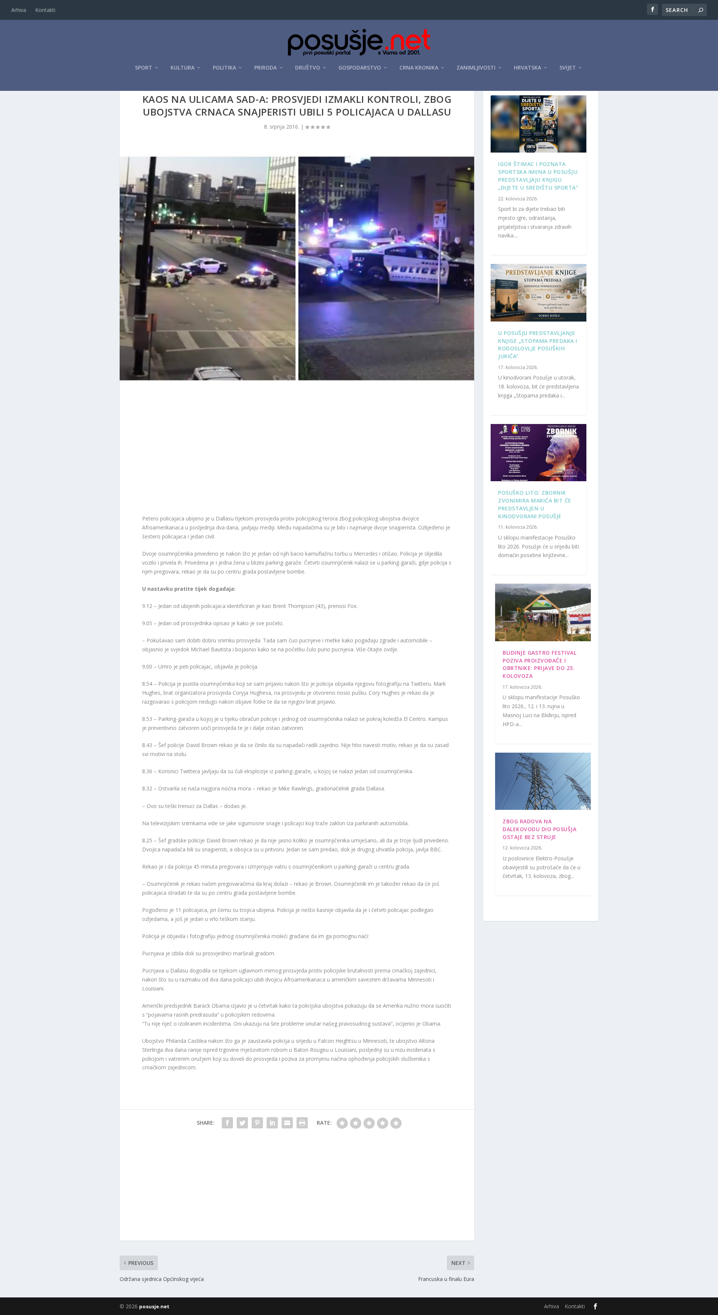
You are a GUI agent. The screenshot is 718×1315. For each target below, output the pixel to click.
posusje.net (154, 1306)
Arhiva (18, 9)
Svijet (567, 68)
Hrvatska (527, 68)
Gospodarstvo (359, 68)
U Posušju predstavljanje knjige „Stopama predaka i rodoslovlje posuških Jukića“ (537, 344)
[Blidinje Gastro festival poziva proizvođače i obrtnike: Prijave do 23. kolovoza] (543, 612)
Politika (224, 68)
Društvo (307, 68)
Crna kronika (418, 68)
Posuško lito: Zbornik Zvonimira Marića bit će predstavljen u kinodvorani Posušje (534, 504)
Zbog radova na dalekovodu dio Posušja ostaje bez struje (539, 829)
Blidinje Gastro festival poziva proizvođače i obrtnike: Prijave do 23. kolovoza (539, 664)
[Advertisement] (297, 450)
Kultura (182, 68)
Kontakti (45, 9)
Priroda (265, 68)
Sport (143, 68)
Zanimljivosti (476, 68)
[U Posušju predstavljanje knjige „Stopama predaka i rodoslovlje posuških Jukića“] (538, 293)
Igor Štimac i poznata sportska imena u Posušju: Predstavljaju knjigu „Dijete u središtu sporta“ (538, 175)
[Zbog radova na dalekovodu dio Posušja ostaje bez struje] (543, 781)
